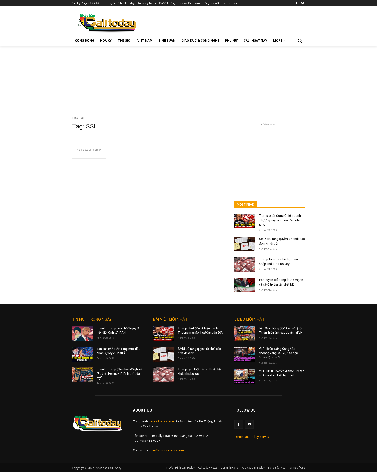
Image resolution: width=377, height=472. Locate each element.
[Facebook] (296, 3)
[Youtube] (302, 3)
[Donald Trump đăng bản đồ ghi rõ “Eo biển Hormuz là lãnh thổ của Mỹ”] (82, 374)
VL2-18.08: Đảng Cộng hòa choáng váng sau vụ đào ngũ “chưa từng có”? (278, 353)
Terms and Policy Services (252, 436)
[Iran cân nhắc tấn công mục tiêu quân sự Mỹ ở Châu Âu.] (82, 354)
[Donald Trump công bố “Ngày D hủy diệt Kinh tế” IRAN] (82, 333)
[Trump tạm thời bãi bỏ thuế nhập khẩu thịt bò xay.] (244, 264)
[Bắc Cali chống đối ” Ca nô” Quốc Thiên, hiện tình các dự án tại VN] (244, 333)
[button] (300, 40)
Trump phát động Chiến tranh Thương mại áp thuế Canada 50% (280, 220)
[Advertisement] (188, 78)
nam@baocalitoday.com (167, 450)
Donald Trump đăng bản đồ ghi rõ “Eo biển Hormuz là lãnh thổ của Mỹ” (119, 374)
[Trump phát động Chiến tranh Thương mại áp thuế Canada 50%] (244, 221)
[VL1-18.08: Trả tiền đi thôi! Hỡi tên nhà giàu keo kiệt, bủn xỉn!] (244, 376)
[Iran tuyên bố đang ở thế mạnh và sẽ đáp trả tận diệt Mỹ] (244, 285)
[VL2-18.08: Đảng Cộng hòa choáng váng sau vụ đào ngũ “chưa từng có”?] (244, 354)
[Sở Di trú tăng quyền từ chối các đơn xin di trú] (244, 244)
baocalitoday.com (161, 421)
